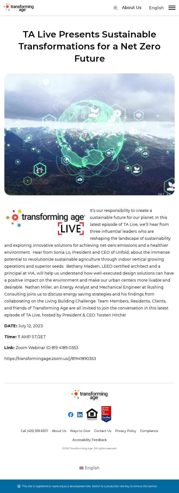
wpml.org (57, 486)
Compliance (149, 431)
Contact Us (102, 431)
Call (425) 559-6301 (34, 431)
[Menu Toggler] (115, 7)
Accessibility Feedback (89, 440)
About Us (131, 7)
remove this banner (145, 486)
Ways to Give (80, 431)
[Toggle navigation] (172, 7)
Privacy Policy (125, 431)
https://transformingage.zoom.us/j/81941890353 (50, 358)
